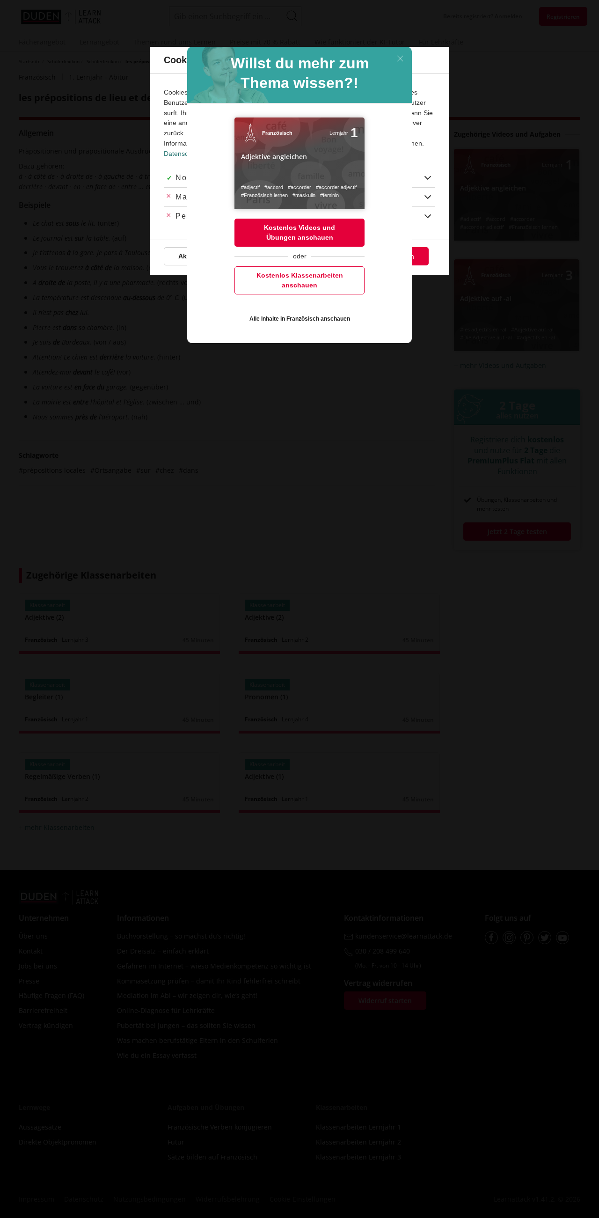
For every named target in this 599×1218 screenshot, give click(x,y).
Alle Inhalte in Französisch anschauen (299, 319)
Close (400, 58)
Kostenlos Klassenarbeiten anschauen (299, 280)
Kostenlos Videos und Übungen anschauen (299, 232)
